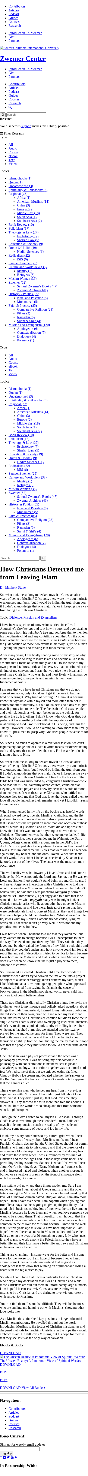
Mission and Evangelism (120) (29, 325)
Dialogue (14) (26, 336)
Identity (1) (24, 271)
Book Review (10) (21, 224)
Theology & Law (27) (23, 232)
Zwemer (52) (17, 282)
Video (13, 164)
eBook (13, 156)
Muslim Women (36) (23, 278)
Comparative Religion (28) (35, 309)
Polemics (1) (25, 340)
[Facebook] (1, 1457)
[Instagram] (4, 1457)
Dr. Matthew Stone (13, 587)
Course (13, 152)
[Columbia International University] (29, 48)
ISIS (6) (22, 259)
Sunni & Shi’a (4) (29, 321)
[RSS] (16, 1457)
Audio (13, 148)
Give (12, 37)
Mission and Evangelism (40, 617)
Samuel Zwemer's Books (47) (37, 286)
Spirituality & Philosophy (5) (28, 190)
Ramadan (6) (26, 317)
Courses (14, 22)
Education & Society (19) (26, 244)
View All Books (33, 1387)
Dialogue (15, 617)
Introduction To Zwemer (25, 33)
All (11, 144)
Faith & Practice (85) (23, 305)
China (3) (23, 205)
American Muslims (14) (33, 201)
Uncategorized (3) (21, 186)
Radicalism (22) (19, 255)
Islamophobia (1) (20, 178)
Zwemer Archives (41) (32, 290)
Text (12, 160)
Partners (14, 40)
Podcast (14, 14)
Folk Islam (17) (19, 228)
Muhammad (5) (27, 302)
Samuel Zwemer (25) (23, 263)
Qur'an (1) (15, 182)
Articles (14, 10)
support (26, 126)
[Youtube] (12, 1457)
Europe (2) (24, 209)
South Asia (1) (27, 217)
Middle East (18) (28, 213)
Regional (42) (18, 194)
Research (15, 25)
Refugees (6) (25, 275)
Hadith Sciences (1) (30, 251)
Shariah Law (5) (28, 240)
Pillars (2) (23, 313)
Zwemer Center (23, 58)
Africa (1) (23, 197)
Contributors (17, 6)
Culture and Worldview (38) (28, 267)
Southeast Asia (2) (29, 221)
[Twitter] (8, 1457)
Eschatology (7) (27, 236)
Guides (13, 18)
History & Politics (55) (24, 294)
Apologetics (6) (27, 328)
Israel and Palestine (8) (32, 298)
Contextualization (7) (31, 332)
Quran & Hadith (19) (23, 248)
